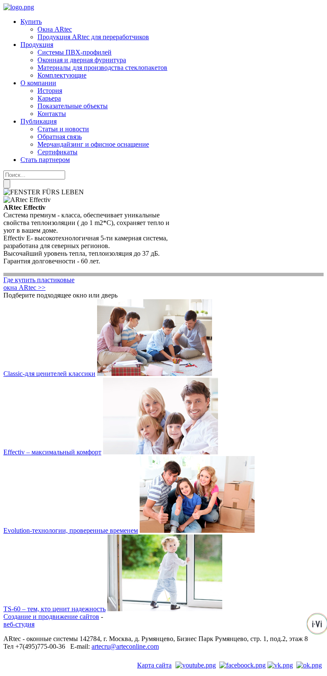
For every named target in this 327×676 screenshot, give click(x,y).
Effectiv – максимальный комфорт (52, 452)
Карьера (49, 98)
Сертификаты (57, 152)
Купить (31, 21)
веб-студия (18, 624)
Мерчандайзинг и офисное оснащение (93, 144)
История (49, 90)
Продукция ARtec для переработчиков (93, 36)
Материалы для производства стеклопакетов (102, 67)
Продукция (36, 44)
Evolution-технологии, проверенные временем (70, 530)
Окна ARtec (54, 29)
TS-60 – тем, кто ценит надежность (54, 608)
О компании (38, 83)
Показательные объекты (72, 106)
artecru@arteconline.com (125, 646)
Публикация (38, 121)
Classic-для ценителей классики (49, 373)
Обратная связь (59, 136)
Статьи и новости (63, 129)
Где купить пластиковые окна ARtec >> (39, 283)
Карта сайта (154, 665)
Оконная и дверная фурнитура (81, 60)
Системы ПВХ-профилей (74, 52)
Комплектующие (61, 75)
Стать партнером (45, 159)
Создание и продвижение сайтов (51, 616)
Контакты (51, 113)
